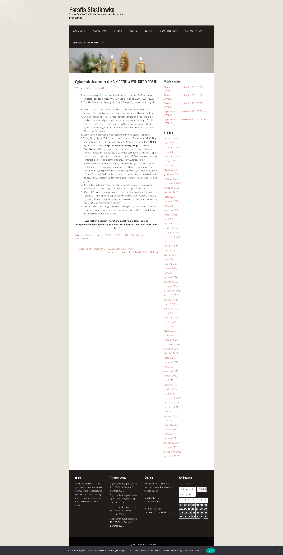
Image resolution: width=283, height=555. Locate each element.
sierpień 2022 (171, 353)
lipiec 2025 (169, 196)
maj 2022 (168, 366)
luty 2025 (168, 219)
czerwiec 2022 (171, 362)
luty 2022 (168, 380)
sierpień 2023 (171, 299)
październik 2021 (172, 398)
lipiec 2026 (169, 143)
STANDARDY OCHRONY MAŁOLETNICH (89, 42)
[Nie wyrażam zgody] (279, 550)
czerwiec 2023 (171, 308)
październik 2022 (172, 344)
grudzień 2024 (171, 228)
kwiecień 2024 (171, 263)
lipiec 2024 (169, 250)
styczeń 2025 (171, 223)
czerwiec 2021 (171, 415)
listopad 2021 (171, 393)
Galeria (133, 31)
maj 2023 (168, 313)
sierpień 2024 (171, 245)
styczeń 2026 (171, 169)
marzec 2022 (170, 375)
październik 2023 (172, 290)
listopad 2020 (171, 447)
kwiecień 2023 (171, 317)
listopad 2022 (171, 339)
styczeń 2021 (171, 438)
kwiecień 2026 (171, 156)
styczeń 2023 (171, 330)
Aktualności (79, 31)
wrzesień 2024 (171, 241)
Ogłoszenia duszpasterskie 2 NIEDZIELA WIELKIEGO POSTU (104, 248)
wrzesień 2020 (171, 456)
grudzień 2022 (171, 335)
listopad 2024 (171, 232)
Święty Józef (99, 31)
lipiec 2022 (169, 357)
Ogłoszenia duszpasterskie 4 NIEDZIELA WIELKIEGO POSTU (129, 252)
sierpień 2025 (171, 192)
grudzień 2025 (171, 174)
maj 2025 (168, 205)
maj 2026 (168, 151)
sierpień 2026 (171, 138)
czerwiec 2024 (171, 254)
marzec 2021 (170, 429)
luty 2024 (168, 272)
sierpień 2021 (171, 406)
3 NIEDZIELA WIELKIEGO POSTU (119, 235)
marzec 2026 (170, 160)
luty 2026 (168, 165)
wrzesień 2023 (171, 295)
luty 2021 (168, 433)
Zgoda (211, 550)
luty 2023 (168, 326)
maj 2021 (168, 420)
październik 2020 (172, 451)
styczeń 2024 (171, 277)
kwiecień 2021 (171, 424)
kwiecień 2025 (171, 210)
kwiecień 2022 (171, 371)
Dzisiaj (202, 489)
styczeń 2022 (171, 384)
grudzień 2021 (171, 389)
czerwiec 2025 (171, 201)
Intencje (118, 31)
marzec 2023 (170, 322)
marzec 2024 (170, 268)
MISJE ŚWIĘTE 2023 (193, 31)
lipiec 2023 (169, 304)
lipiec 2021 (169, 411)
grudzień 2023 (171, 281)
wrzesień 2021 (171, 402)
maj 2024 (168, 259)
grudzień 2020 (171, 442)
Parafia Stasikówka (92, 9)
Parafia (149, 31)
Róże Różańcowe (168, 31)
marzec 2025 (170, 214)
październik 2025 (172, 183)
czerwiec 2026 (171, 147)
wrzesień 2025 (171, 187)
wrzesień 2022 (171, 348)
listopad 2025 (171, 178)
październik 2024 (172, 237)
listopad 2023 (171, 286)
